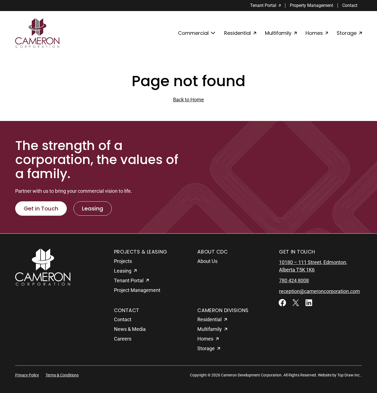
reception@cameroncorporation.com (319, 291)
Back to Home (188, 99)
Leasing (92, 208)
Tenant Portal (263, 5)
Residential (237, 33)
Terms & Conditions (62, 375)
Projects (123, 261)
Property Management (311, 5)
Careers (122, 339)
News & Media (130, 329)
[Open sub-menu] (196, 33)
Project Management (137, 290)
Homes (314, 33)
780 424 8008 (294, 280)
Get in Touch (41, 208)
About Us (207, 261)
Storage (347, 33)
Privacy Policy (27, 375)
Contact (349, 5)
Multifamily (278, 33)
